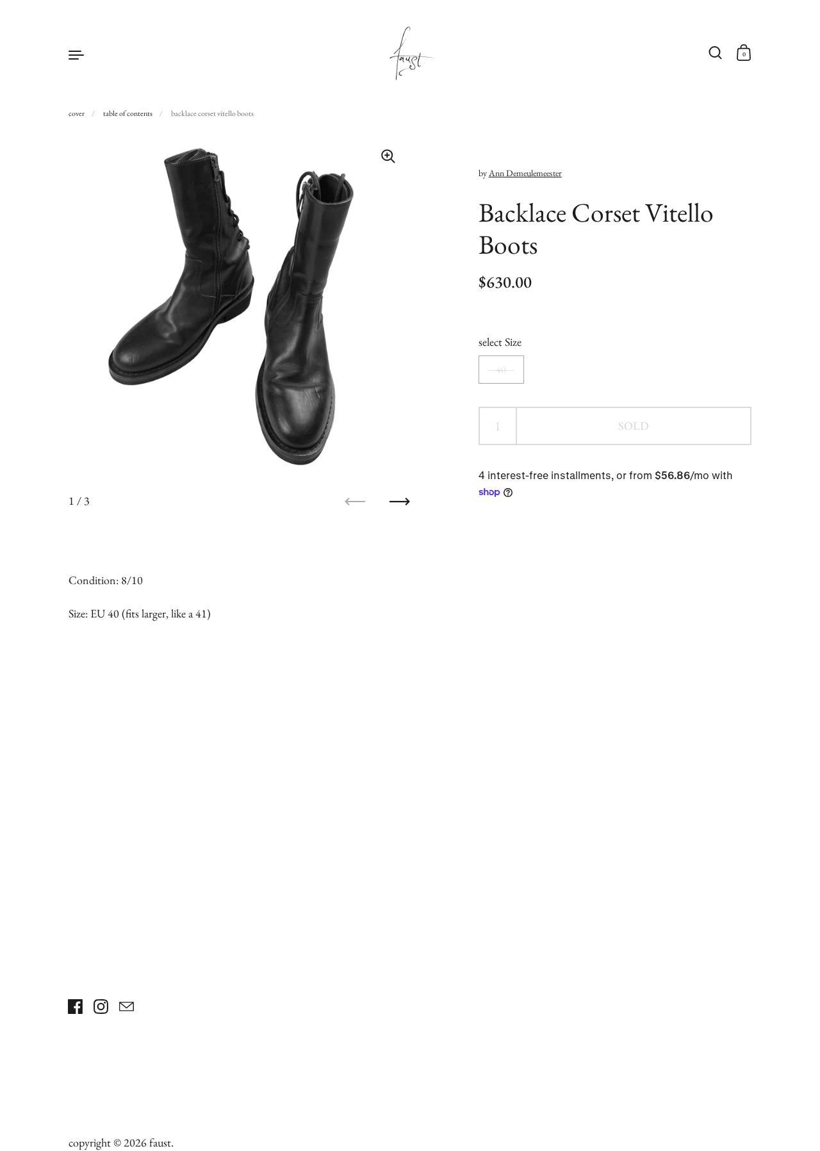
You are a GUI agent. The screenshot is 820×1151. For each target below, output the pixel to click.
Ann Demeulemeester (525, 173)
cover (77, 113)
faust (160, 1142)
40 (501, 370)
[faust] (409, 54)
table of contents (127, 113)
